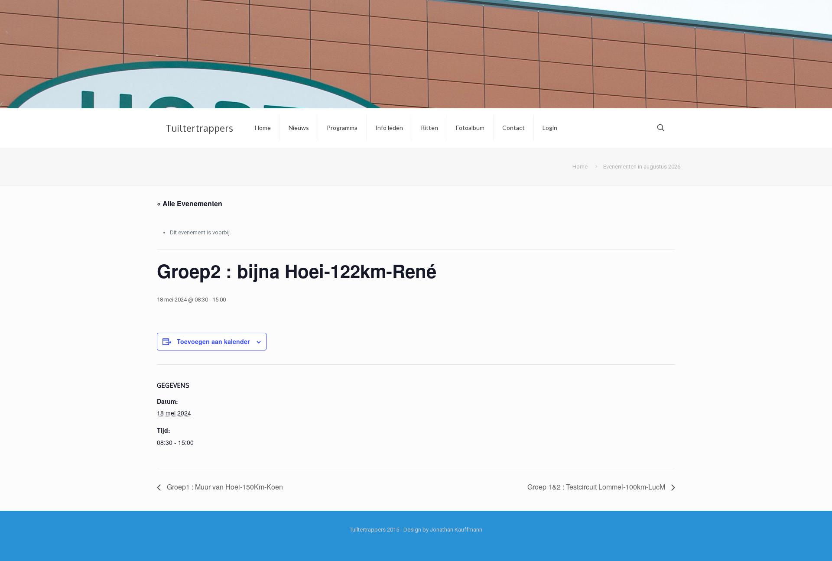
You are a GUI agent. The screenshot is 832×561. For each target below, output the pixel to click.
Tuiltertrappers (199, 128)
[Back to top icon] (790, 543)
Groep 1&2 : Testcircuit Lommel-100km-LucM (597, 487)
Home (580, 166)
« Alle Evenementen (189, 203)
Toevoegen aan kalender (213, 341)
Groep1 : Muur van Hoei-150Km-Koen (224, 487)
